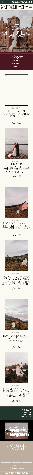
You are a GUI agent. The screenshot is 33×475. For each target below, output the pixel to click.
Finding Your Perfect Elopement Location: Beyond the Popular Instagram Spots (16, 392)
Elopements (16, 108)
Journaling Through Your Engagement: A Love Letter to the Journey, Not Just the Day (16, 281)
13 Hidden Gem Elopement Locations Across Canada (16, 113)
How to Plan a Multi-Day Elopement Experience (16, 338)
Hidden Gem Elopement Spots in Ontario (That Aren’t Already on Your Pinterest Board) (16, 169)
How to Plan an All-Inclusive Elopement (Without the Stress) (16, 226)
